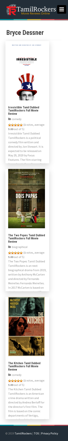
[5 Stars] (21, 125)
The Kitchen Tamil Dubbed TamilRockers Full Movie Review (24, 366)
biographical (20, 247)
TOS (36, 433)
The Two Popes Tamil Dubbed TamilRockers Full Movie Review (26, 238)
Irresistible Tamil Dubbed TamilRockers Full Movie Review (23, 110)
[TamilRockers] (30, 9)
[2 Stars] (12, 125)
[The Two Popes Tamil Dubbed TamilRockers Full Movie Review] (26, 198)
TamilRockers (23, 433)
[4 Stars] (18, 125)
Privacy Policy (49, 433)
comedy (16, 119)
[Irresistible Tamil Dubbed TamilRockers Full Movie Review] (26, 70)
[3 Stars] (15, 125)
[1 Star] (9, 125)
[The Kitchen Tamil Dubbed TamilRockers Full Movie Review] (26, 326)
